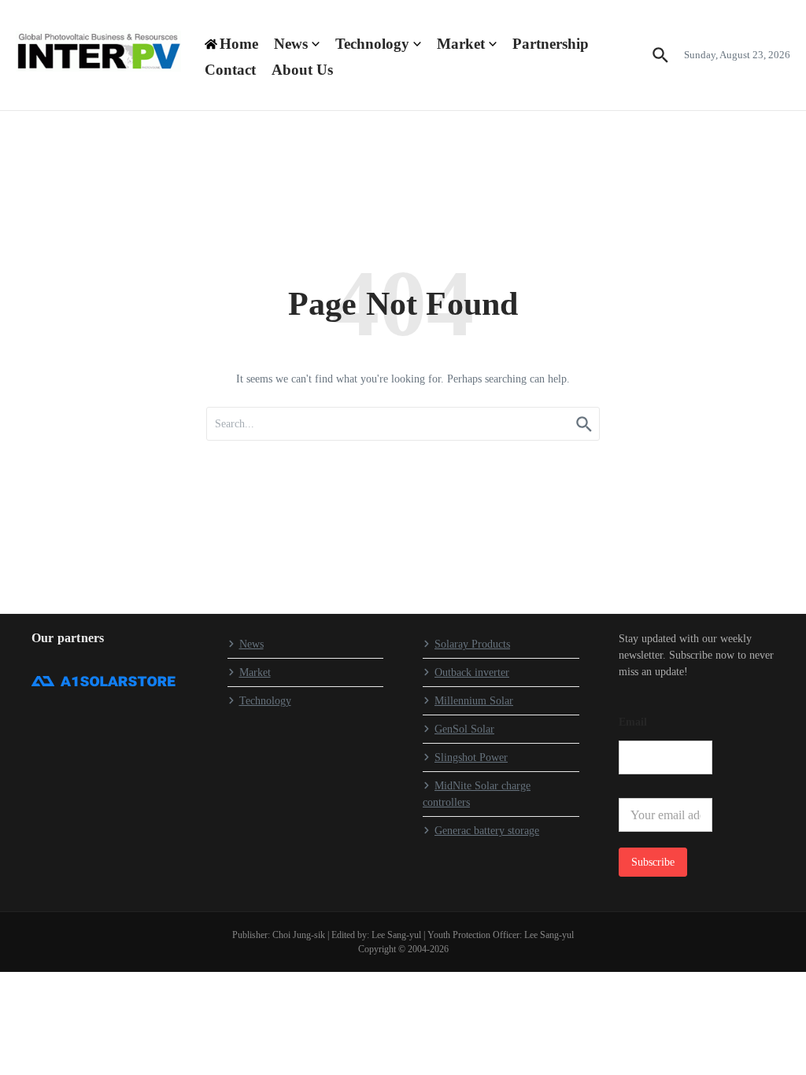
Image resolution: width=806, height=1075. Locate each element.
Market (461, 43)
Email (633, 722)
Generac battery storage (486, 831)
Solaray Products (472, 644)
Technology (372, 43)
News (291, 43)
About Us (302, 69)
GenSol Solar (464, 729)
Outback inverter (471, 672)
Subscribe (653, 862)
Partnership (550, 43)
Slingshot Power (471, 757)
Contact (230, 69)
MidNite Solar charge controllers (477, 794)
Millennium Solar (473, 701)
